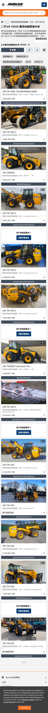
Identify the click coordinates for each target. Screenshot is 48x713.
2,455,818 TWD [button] (8, 415)
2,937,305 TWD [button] (8, 221)
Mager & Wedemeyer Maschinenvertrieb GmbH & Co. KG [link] (23, 103)
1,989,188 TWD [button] (8, 139)
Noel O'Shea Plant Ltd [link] (23, 517)
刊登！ (44, 4)
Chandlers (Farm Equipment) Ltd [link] (23, 419)
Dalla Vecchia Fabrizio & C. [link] (24, 656)
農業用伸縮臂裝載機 (19, 22)
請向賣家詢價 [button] (8, 513)
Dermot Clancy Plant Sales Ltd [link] (23, 143)
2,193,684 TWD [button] (8, 553)
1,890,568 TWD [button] (8, 594)
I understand (24, 708)
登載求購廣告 (23, 237)
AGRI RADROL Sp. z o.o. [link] (24, 598)
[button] (12, 50)
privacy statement (9, 702)
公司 (4, 682)
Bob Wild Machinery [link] (24, 184)
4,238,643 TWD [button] (8, 277)
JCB (31, 22)
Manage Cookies (28, 700)
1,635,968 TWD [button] (8, 318)
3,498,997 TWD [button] (8, 374)
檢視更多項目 (41, 38)
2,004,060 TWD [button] (8, 99)
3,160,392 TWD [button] (8, 472)
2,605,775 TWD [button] (8, 180)
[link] (23, 77)
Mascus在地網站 (13, 677)
